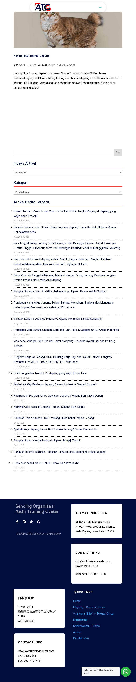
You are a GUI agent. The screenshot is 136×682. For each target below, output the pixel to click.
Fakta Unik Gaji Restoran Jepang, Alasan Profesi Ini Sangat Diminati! (55, 384)
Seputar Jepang (66, 64)
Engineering (80, 619)
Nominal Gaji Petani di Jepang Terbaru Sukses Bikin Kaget (49, 407)
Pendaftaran (81, 638)
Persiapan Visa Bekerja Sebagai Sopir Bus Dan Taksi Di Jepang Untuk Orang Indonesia (66, 330)
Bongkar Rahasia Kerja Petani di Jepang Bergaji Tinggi (47, 440)
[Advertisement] (68, 118)
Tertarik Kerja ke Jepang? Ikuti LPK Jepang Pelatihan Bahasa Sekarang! (58, 318)
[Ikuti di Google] (38, 522)
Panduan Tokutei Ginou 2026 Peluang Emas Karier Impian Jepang (54, 418)
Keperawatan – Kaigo (86, 626)
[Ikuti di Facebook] (17, 522)
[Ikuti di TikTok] (31, 522)
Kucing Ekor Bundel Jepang (32, 55)
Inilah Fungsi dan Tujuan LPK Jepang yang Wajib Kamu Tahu (50, 373)
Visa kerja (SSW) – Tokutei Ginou (93, 613)
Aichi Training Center (50, 534)
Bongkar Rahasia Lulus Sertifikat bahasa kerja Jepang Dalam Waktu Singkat (60, 291)
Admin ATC (25, 64)
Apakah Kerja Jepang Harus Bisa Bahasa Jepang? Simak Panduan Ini (55, 429)
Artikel (52, 64)
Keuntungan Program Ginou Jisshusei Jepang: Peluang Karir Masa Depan (58, 395)
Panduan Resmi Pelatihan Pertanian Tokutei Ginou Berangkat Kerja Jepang (60, 451)
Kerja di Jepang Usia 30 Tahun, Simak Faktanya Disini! (46, 463)
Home (77, 601)
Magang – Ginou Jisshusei (89, 607)
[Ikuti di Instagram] (24, 522)
